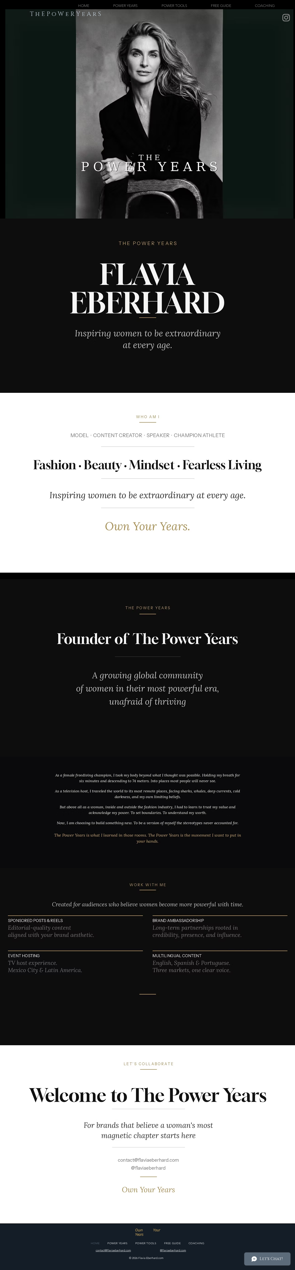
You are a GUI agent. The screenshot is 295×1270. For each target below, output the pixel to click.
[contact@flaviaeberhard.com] (148, 1160)
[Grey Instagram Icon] (286, 18)
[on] (148, 1169)
